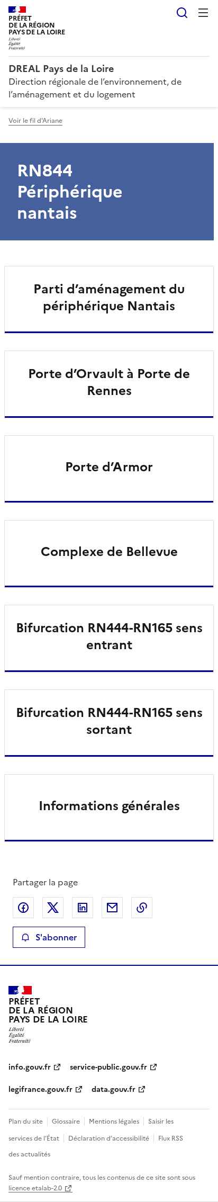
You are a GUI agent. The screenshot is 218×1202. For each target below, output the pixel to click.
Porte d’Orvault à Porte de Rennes (109, 382)
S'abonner (56, 937)
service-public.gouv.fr (108, 1067)
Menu (203, 12)
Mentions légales (114, 1121)
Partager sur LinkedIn (82, 907)
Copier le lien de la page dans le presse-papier (141, 907)
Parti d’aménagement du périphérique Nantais (109, 298)
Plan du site (25, 1121)
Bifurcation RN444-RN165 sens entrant (109, 636)
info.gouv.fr (29, 1067)
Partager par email (112, 907)
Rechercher (182, 12)
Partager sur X (52, 907)
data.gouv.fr (113, 1089)
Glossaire (66, 1121)
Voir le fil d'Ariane (35, 120)
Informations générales (109, 805)
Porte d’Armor (109, 467)
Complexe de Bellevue (109, 551)
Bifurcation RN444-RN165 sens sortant (109, 721)
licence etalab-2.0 (35, 1188)
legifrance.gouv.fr (40, 1089)
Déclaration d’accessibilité (108, 1138)
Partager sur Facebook (23, 907)
